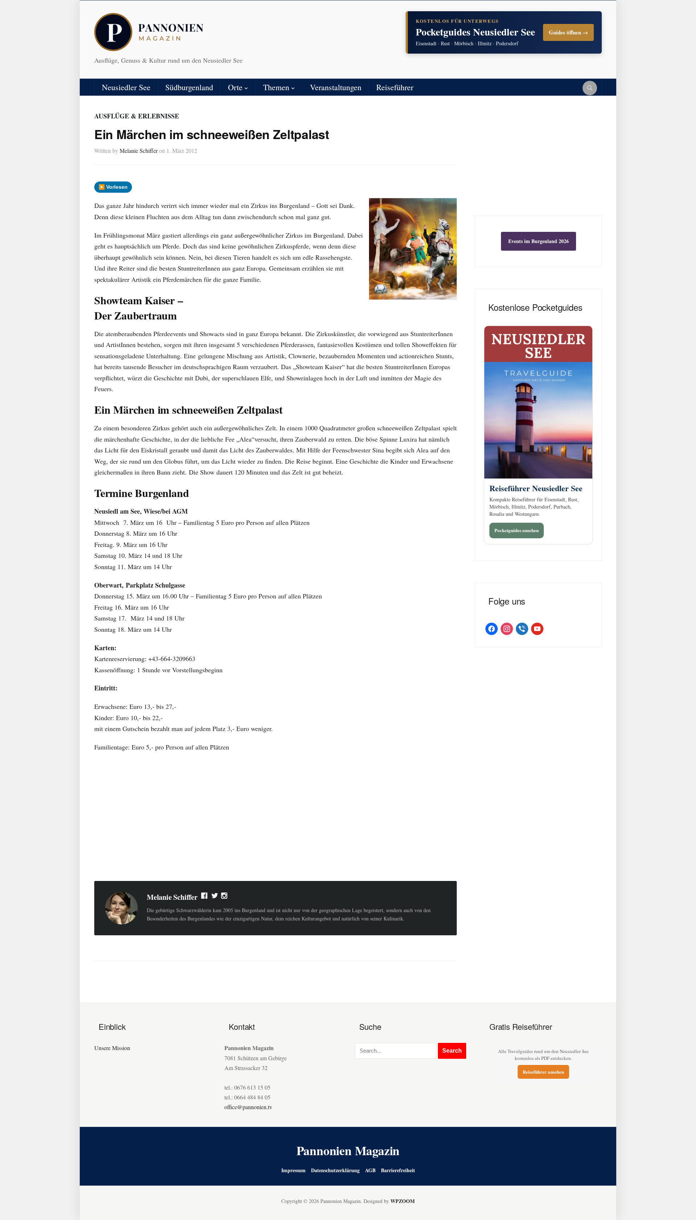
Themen (276, 87)
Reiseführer (394, 87)
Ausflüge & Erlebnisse (136, 116)
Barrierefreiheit (398, 1170)
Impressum (293, 1170)
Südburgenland (189, 87)
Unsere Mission (112, 1048)
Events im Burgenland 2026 (538, 241)
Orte (235, 87)
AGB (370, 1170)
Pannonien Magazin (348, 1150)
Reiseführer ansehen (543, 1071)
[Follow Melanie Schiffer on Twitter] (214, 897)
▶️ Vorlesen (113, 187)
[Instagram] (224, 897)
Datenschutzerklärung (335, 1170)
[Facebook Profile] (204, 897)
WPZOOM (402, 1201)
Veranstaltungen (335, 87)
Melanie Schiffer (139, 150)
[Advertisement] (275, 817)
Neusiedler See (126, 87)
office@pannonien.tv (248, 1107)
